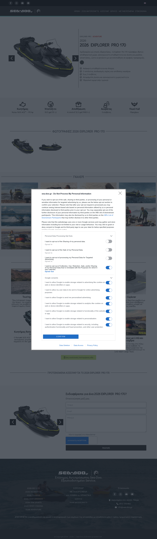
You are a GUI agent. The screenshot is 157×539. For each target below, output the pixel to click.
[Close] (121, 194)
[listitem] (78, 236)
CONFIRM (60, 336)
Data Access (78, 345)
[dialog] (78, 269)
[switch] (109, 241)
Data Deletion (64, 345)
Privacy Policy (92, 345)
